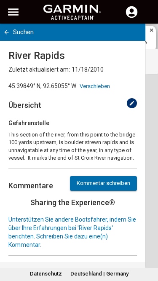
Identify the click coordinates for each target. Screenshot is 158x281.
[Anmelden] (132, 16)
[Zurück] (6, 32)
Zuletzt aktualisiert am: (39, 69)
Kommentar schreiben (103, 183)
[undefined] (132, 103)
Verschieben (95, 86)
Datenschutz (46, 273)
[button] (147, 242)
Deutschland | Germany (99, 273)
